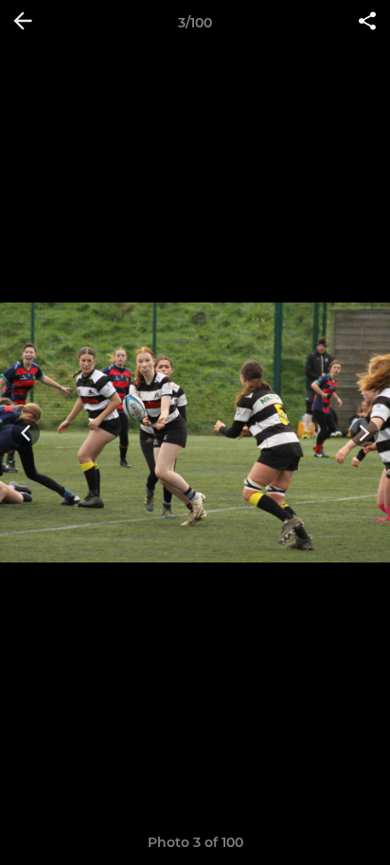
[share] (367, 22)
